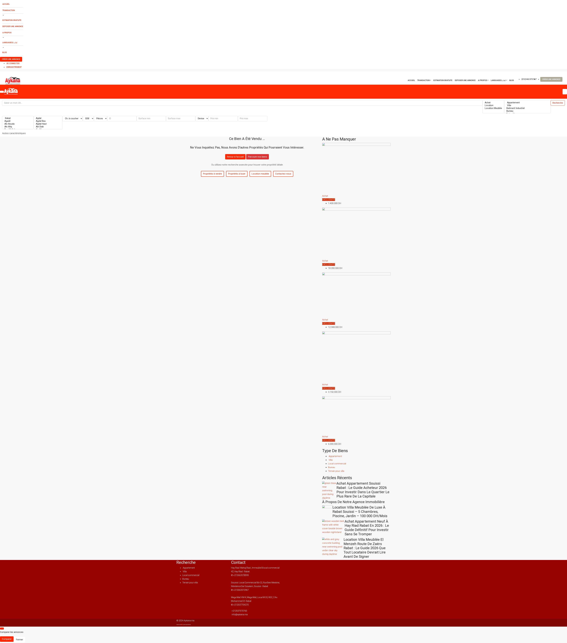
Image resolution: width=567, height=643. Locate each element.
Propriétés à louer (236, 173)
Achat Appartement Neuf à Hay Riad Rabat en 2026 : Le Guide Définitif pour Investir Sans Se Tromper (367, 527)
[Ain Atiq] (18, 126)
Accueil (6, 4)
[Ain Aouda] (18, 123)
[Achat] (493, 102)
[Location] (493, 105)
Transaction (8, 10)
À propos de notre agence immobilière (353, 502)
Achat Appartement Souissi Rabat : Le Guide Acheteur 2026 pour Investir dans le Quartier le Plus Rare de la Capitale (363, 489)
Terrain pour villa (336, 471)
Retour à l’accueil (235, 156)
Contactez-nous (283, 173)
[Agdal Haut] (48, 123)
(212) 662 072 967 (529, 79)
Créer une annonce (11, 59)
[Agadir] (18, 121)
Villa (330, 460)
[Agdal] (48, 118)
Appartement (335, 456)
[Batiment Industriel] (527, 108)
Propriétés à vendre (212, 173)
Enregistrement (14, 67)
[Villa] (527, 105)
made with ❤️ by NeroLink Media (183, 624)
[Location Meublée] (493, 108)
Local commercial (337, 463)
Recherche (558, 103)
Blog (4, 52)
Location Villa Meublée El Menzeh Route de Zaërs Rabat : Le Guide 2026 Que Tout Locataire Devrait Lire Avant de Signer (365, 548)
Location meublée (260, 173)
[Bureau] (527, 111)
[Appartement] (527, 102)
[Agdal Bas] (48, 121)
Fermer (19, 639)
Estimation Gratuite (11, 20)
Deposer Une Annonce (12, 26)
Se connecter (12, 63)
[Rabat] (18, 118)
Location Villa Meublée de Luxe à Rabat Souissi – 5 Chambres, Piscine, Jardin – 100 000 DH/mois (360, 511)
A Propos (7, 33)
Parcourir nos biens (257, 156)
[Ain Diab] (48, 126)
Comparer (7, 639)
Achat (325, 196)
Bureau (331, 467)
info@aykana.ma (240, 614)
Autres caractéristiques (14, 133)
